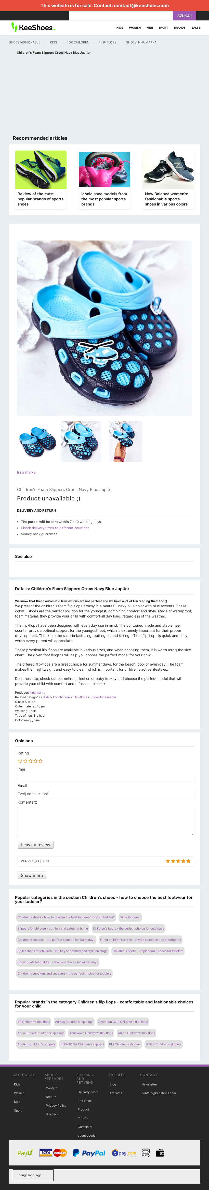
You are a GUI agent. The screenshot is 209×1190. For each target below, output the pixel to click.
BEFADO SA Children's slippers (82, 1044)
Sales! (196, 27)
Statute (51, 1097)
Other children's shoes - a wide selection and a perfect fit (140, 940)
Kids (17, 1084)
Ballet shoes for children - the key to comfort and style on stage (63, 951)
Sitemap (52, 1114)
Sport (18, 1110)
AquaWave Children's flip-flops (91, 1033)
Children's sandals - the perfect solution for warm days (56, 940)
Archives (116, 1093)
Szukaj (184, 16)
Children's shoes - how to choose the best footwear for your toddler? (66, 917)
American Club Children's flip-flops (123, 1022)
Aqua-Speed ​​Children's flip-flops (41, 1033)
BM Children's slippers (125, 1044)
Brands (180, 27)
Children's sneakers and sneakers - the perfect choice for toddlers (64, 973)
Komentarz (27, 802)
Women (19, 1093)
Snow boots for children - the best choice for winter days (58, 962)
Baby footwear (130, 917)
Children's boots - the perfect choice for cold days (128, 928)
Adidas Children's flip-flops (74, 1022)
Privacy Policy (56, 1105)
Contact (51, 1088)
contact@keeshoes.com (141, 5)
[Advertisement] (104, 96)
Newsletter (149, 1084)
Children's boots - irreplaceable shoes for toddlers (148, 951)
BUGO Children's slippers (163, 1044)
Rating (23, 753)
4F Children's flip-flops (34, 1022)
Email (22, 785)
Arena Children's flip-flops (136, 1033)
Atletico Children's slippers (36, 1044)
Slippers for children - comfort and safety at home (53, 928)
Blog (113, 1084)
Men (17, 1102)
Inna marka (26, 472)
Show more (32, 875)
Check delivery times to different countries (55, 528)
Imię (21, 769)
